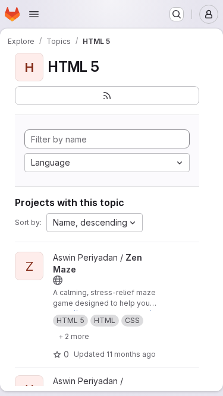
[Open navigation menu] (33, 14)
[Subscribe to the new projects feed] (107, 95)
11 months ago (131, 354)
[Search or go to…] (176, 14)
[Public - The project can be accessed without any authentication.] (57, 280)
